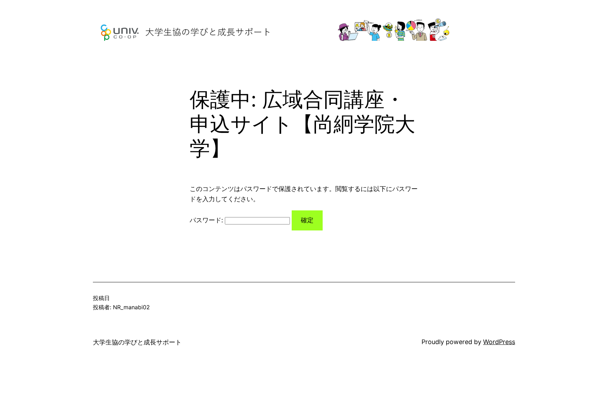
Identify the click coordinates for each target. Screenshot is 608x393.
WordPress (499, 342)
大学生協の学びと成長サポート (137, 342)
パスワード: (207, 220)
